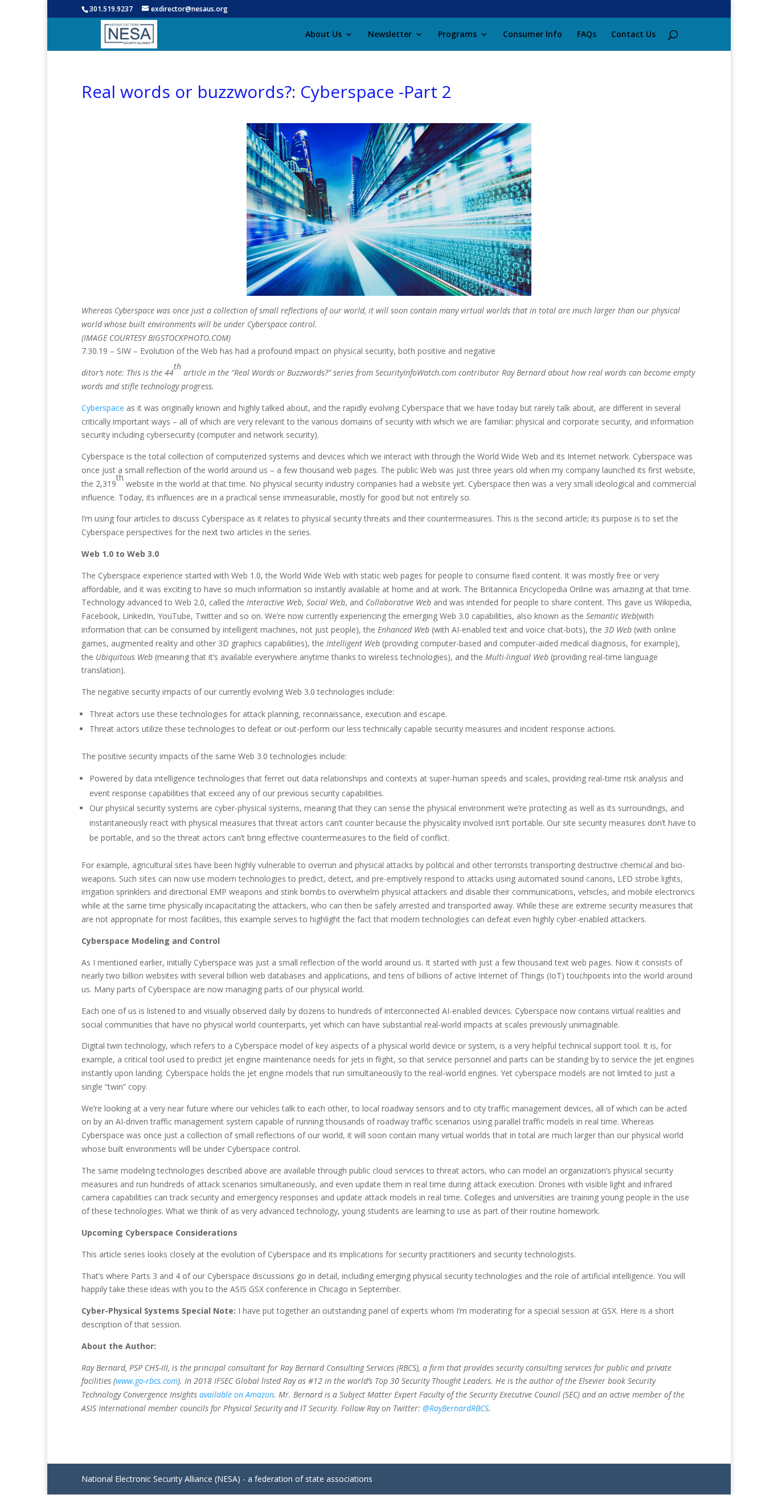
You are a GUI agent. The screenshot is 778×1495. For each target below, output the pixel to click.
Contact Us (633, 34)
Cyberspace (102, 407)
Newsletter (390, 34)
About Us (323, 34)
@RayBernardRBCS (456, 1408)
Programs (457, 34)
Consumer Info (532, 34)
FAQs (586, 34)
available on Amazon (236, 1394)
